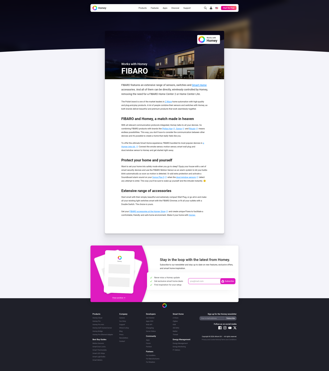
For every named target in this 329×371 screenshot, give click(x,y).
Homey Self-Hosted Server (102, 328)
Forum (148, 343)
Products (143, 8)
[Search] (205, 8)
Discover (175, 8)
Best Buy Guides (99, 339)
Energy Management (180, 343)
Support (187, 8)
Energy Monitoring (179, 347)
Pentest (149, 347)
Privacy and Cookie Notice (211, 340)
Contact (122, 341)
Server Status (151, 331)
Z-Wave (168, 101)
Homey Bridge (98, 331)
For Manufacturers (152, 359)
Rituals (192, 128)
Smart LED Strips (99, 353)
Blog (120, 331)
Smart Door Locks (99, 347)
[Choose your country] (216, 8)
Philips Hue (167, 128)
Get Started (150, 318)
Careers (122, 318)
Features (155, 8)
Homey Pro (96, 321)
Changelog (150, 328)
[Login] (211, 8)
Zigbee (175, 321)
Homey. (192, 215)
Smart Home (199, 85)
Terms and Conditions (228, 340)
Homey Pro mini (98, 324)
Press (121, 335)
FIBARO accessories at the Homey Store (147, 211)
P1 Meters (176, 350)
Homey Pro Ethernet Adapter (103, 335)
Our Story (122, 321)
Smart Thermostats (100, 350)
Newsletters (123, 338)
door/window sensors (186, 177)
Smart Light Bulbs (99, 357)
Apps (165, 8)
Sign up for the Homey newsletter (222, 314)
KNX (174, 324)
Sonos (179, 128)
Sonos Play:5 (158, 177)
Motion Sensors (98, 343)
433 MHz (176, 328)
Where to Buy (124, 328)
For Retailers (150, 362)
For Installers (151, 355)
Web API (149, 324)
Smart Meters (97, 360)
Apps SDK (149, 321)
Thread (175, 335)
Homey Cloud (97, 318)
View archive (118, 298)
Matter (175, 331)
